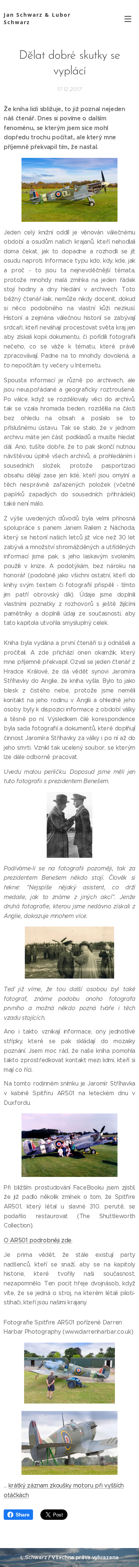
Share (22, 1515)
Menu (127, 18)
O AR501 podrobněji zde (38, 1240)
